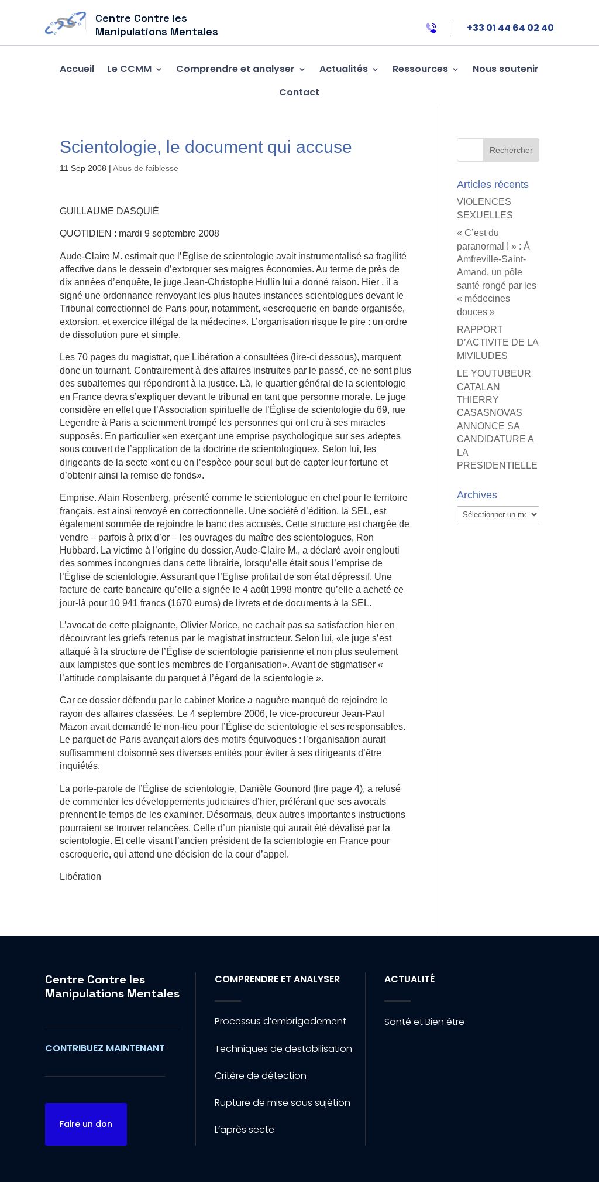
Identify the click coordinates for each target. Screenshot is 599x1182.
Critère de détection (261, 1075)
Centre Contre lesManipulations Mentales (112, 986)
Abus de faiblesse (145, 168)
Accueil (77, 69)
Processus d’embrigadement (280, 1021)
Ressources (420, 69)
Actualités (343, 69)
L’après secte (244, 1129)
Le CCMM (129, 69)
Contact (299, 92)
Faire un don (86, 1124)
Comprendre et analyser (235, 69)
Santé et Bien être (424, 1022)
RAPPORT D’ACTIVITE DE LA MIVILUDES (497, 342)
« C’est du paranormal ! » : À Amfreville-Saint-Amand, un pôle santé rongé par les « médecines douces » (496, 272)
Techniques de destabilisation (283, 1048)
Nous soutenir (506, 69)
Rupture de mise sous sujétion (282, 1102)
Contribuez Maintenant (105, 1048)
